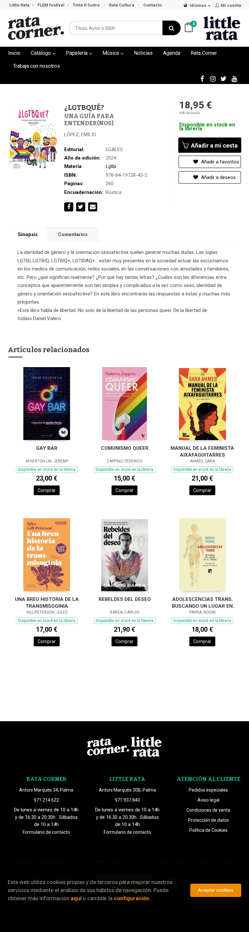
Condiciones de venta (208, 810)
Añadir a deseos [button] (218, 177)
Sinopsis (28, 234)
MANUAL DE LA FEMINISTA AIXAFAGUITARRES (202, 451)
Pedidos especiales (208, 790)
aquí (76, 898)
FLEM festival (51, 5)
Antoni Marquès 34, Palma (46, 790)
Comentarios (73, 234)
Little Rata (19, 5)
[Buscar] (171, 28)
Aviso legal (208, 800)
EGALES (114, 149)
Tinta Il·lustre (87, 5)
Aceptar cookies (215, 890)
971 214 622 (46, 800)
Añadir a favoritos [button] (219, 162)
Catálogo (41, 53)
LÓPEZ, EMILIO (80, 134)
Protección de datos (208, 820)
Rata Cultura (122, 5)
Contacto (152, 5)
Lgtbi (111, 166)
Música (111, 53)
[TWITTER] (223, 78)
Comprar (47, 490)
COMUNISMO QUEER (124, 448)
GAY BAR (46, 448)
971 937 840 (127, 800)
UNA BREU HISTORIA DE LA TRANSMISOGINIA (47, 602)
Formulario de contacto (46, 832)
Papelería (77, 53)
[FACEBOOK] (202, 78)
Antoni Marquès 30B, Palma (127, 790)
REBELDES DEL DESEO (125, 599)
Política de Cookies (208, 830)
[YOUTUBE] (234, 78)
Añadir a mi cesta (214, 145)
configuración (131, 898)
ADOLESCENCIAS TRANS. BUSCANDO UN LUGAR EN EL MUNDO (202, 602)
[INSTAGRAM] (213, 78)
